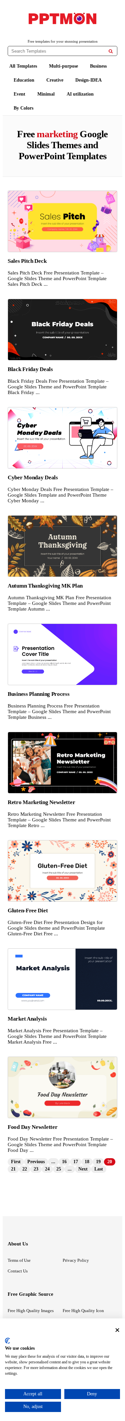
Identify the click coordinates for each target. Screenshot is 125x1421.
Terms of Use (19, 1260)
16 (64, 1161)
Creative (54, 80)
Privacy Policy (76, 1260)
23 (36, 1169)
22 (24, 1169)
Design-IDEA (88, 80)
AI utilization (80, 94)
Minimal (46, 94)
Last (98, 1169)
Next (83, 1169)
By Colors (23, 108)
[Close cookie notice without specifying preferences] (117, 1330)
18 (87, 1161)
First (16, 1161)
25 (58, 1169)
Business (98, 66)
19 (98, 1161)
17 (75, 1161)
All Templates (23, 66)
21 (13, 1169)
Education (24, 80)
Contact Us (18, 1270)
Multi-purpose (63, 66)
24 (47, 1169)
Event (19, 94)
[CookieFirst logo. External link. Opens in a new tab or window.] (7, 1341)
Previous (36, 1161)
